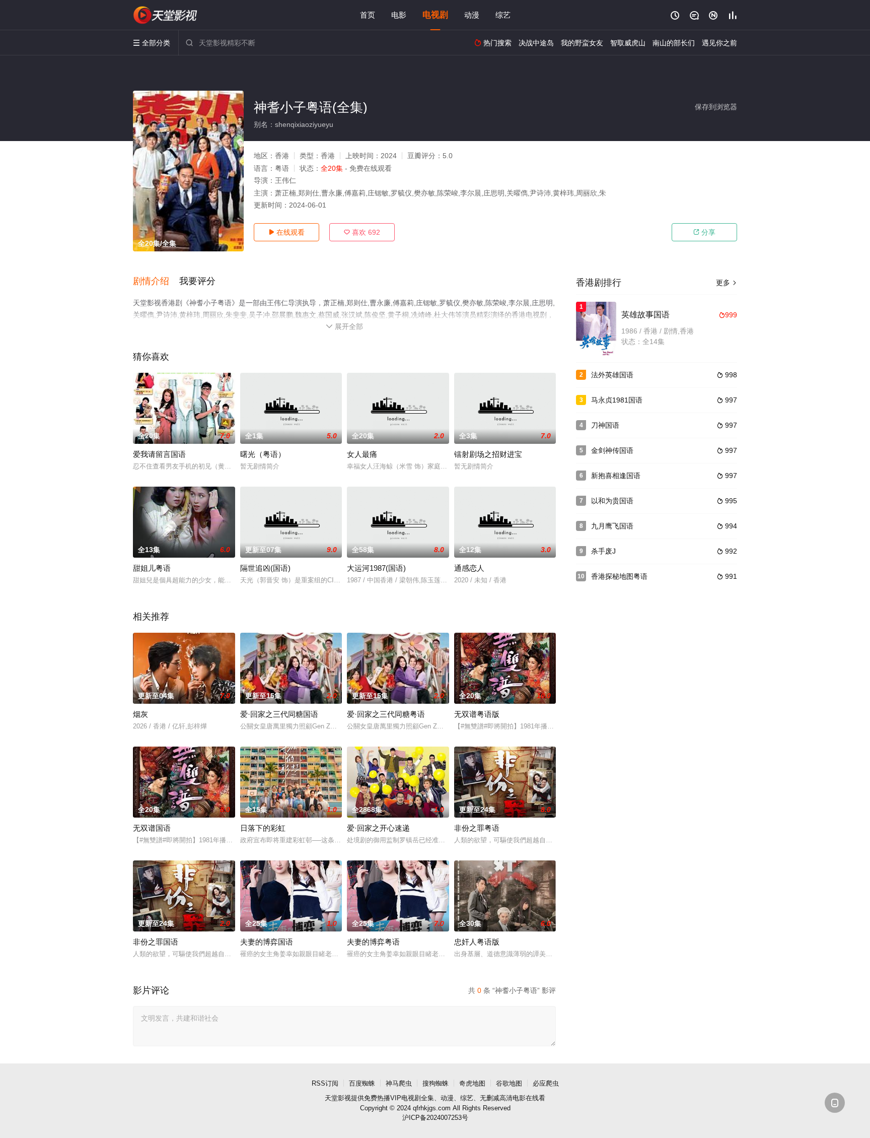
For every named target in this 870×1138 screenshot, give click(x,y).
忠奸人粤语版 (476, 942)
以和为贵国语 (612, 501)
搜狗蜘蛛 (435, 1083)
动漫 (471, 15)
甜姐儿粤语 (152, 568)
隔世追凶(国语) (265, 568)
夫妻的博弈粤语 (373, 942)
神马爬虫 (399, 1083)
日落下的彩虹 (262, 828)
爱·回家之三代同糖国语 (279, 714)
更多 (726, 283)
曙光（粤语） (262, 454)
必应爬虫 (546, 1083)
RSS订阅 (325, 1083)
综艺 (503, 15)
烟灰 (140, 714)
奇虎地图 (472, 1083)
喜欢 (362, 232)
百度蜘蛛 (362, 1083)
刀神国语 (605, 425)
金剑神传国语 (612, 450)
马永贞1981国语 (616, 400)
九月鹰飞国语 (612, 526)
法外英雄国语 (612, 375)
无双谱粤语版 (476, 714)
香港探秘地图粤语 (619, 576)
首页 (367, 15)
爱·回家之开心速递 (378, 828)
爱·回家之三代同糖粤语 (386, 714)
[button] (156, 282)
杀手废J (603, 551)
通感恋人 (469, 568)
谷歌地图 (509, 1083)
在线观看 (286, 232)
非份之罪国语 (155, 942)
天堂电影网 (165, 15)
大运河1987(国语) (376, 568)
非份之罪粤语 (476, 828)
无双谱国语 (152, 828)
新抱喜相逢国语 (615, 476)
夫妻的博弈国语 (266, 942)
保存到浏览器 (716, 107)
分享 (704, 232)
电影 (398, 15)
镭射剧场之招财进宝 (488, 454)
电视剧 (435, 15)
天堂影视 (338, 1098)
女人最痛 (362, 454)
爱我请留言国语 (159, 454)
